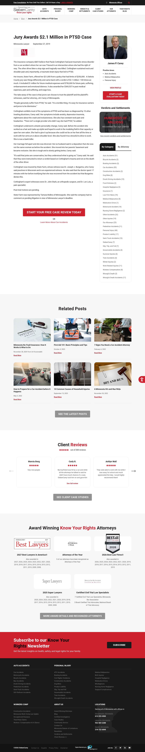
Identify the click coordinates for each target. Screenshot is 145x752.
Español (44, 748)
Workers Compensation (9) (113, 270)
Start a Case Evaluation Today (115, 95)
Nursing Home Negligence (104, 687)
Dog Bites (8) (108, 175)
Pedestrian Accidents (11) (112, 226)
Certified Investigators (62, 717)
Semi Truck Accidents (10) (112, 238)
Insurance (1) (108, 191)
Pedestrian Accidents (21, 687)
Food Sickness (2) (109, 183)
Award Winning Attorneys (63, 711)
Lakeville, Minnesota (102, 720)
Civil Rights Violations (62, 678)
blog (23, 19)
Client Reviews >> (60, 737)
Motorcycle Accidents (21, 675)
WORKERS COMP (21, 704)
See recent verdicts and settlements (115, 136)
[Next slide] (133, 471)
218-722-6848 (100, 730)
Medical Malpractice (102, 672)
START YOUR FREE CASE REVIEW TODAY (54, 212)
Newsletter (58, 731)
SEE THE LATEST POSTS (72, 414)
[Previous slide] (11, 471)
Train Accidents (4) (110, 258)
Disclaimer (64, 748)
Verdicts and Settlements (63, 734)
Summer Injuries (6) (110, 254)
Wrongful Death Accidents (63, 698)
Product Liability (60, 687)
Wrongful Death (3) (110, 274)
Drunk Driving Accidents (22, 684)
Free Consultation (20, 3)
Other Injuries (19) (109, 219)
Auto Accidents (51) (110, 156)
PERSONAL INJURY (62, 665)
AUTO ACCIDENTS (21, 665)
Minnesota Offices (115, 3)
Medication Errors (101, 681)
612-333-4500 (100, 716)
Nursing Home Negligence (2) (114, 211)
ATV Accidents (59, 672)
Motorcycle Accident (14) (112, 207)
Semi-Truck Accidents (21, 690)
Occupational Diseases (22, 717)
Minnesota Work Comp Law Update (26, 714)
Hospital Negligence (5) (111, 187)
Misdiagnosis (100, 684)
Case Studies (59, 720)
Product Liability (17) (111, 234)
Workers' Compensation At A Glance (26, 723)
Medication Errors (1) (111, 203)
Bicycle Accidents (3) (110, 160)
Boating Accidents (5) (111, 163)
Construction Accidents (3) (113, 171)
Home (16, 19)
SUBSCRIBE (119, 645)
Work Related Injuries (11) (112, 266)
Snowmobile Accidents (62, 692)
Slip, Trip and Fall (60, 690)
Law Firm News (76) (110, 195)
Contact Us (58, 725)
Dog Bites (57, 684)
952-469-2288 (100, 723)
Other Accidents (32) (110, 215)
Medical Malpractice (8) (112, 199)
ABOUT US (58, 704)
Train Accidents (59, 695)
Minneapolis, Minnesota (104, 713)
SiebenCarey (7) (109, 242)
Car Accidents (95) (110, 167)
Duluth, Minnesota (102, 727)
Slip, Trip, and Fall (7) (111, 246)
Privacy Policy (53, 748)
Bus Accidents (19, 681)
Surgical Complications (103, 690)
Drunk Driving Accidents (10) (113, 179)
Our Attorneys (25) (110, 222)
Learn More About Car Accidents (54, 222)
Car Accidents (19, 672)
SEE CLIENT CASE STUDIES (73, 497)
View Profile (115, 88)
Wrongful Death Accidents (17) (114, 278)
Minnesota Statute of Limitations (66, 728)
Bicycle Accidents (20, 678)
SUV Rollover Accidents (22, 692)
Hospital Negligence (102, 678)
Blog (55, 714)
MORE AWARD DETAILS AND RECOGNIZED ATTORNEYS (72, 616)
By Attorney (123, 147)
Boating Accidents (60, 675)
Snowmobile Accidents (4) (112, 250)
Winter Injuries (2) (109, 262)
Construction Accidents (62, 681)
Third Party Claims (20, 720)
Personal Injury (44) (110, 230)
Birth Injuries (99, 675)
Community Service (61, 723)
